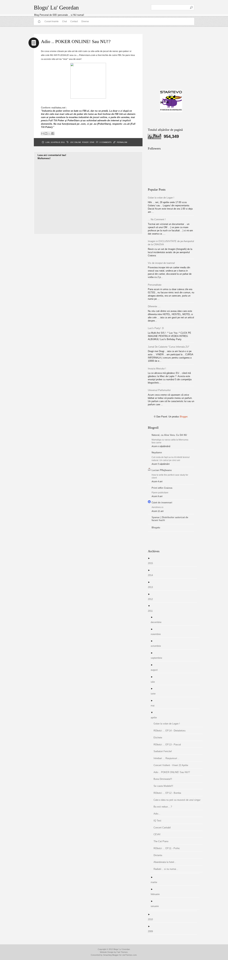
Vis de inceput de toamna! (161, 263)
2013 (152, 587)
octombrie (157, 646)
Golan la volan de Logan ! (161, 197)
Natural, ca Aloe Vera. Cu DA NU (169, 435)
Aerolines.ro (157, 507)
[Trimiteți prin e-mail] (42, 133)
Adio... (158, 813)
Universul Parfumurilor (159, 390)
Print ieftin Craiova (162, 488)
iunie (154, 693)
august (155, 670)
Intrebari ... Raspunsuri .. (167, 758)
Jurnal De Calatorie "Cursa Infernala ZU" (168, 346)
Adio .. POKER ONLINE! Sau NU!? (173, 772)
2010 (152, 919)
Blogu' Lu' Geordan (56, 7)
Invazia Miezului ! (157, 368)
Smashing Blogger (111, 955)
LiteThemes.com (129, 955)
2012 (152, 599)
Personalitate (154, 284)
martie (155, 882)
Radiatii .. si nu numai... (167, 869)
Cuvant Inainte (52, 21)
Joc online (75, 142)
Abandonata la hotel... (166, 862)
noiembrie (157, 634)
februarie (156, 894)
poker (85, 142)
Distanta (159, 855)
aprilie (155, 717)
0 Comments (106, 142)
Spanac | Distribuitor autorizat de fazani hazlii (170, 519)
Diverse (85, 21)
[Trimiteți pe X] (49, 133)
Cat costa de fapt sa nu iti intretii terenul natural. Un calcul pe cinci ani (171, 458)
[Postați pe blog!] (46, 133)
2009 (152, 931)
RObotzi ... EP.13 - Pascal (168, 744)
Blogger (183, 416)
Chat (64, 21)
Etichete (159, 737)
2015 (152, 563)
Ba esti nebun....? (164, 806)
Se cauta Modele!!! (164, 786)
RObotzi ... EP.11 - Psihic (168, 848)
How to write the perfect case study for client (170, 476)
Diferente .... (154, 306)
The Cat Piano (162, 841)
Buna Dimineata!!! (164, 779)
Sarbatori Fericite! (164, 751)
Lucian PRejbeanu (162, 470)
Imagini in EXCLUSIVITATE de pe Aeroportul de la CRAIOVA (171, 243)
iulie (154, 681)
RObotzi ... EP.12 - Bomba (168, 793)
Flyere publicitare (160, 492)
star (92, 142)
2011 (152, 611)
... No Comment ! (157, 219)
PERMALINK (122, 142)
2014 (152, 575)
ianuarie (156, 906)
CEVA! (158, 834)
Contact (74, 21)
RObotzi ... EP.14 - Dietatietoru (170, 730)
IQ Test (158, 820)
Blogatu (156, 527)
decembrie (157, 622)
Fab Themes (122, 952)
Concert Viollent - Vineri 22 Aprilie (172, 765)
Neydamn (157, 452)
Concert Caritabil (163, 827)
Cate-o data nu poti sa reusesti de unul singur (178, 800)
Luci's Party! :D (156, 328)
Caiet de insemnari (162, 502)
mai (153, 705)
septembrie (157, 658)
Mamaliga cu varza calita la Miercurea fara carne (170, 441)
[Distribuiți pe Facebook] (53, 133)
